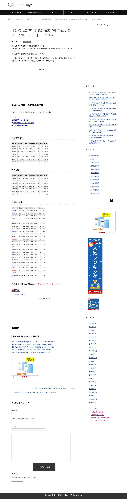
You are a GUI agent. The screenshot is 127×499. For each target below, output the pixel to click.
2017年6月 (92, 330)
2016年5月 (92, 375)
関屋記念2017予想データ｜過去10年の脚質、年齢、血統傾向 (32, 350)
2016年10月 (93, 358)
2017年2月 (92, 344)
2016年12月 (93, 351)
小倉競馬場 (95, 186)
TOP (16, 19)
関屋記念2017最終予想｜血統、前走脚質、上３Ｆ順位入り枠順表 (33, 342)
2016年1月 (92, 389)
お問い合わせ (110, 12)
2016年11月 (93, 354)
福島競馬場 (95, 180)
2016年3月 (92, 382)
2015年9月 (92, 402)
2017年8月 (92, 323)
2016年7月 (92, 368)
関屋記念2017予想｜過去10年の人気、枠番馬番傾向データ (31, 352)
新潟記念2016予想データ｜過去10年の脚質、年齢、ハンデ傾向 (35, 392)
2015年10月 (93, 399)
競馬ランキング (17, 12)
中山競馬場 (95, 169)
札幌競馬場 (95, 190)
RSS (72, 12)
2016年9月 (92, 361)
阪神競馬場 (95, 173)
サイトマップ (91, 12)
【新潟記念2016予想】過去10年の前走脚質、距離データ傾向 (53, 388)
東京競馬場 (95, 162)
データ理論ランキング (35, 12)
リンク (54, 12)
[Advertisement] (44, 82)
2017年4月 (92, 337)
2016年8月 (92, 365)
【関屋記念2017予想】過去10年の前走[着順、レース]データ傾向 (33, 347)
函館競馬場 (95, 193)
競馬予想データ (94, 155)
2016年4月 (92, 378)
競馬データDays (20, 5)
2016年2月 (92, 385)
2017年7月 (92, 327)
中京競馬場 (95, 176)
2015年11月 (93, 396)
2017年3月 (92, 340)
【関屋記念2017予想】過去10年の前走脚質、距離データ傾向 (32, 344)
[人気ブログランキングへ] (16, 290)
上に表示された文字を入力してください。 (26, 478)
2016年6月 (92, 371)
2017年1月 (92, 347)
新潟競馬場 (27, 42)
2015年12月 (93, 392)
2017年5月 (92, 333)
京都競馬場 (95, 166)
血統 (92, 159)
